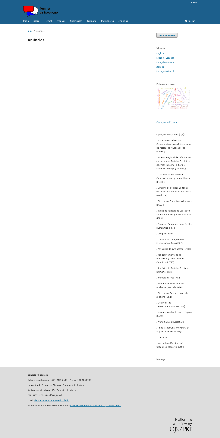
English (160, 53)
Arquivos (61, 20)
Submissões (76, 20)
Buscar (191, 20)
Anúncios (123, 20)
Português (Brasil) (165, 71)
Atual (49, 20)
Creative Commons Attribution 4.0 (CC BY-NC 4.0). (95, 405)
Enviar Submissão (166, 35)
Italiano (160, 66)
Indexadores (107, 20)
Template (91, 20)
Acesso (194, 2)
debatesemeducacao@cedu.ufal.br (51, 400)
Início (26, 20)
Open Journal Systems (167, 122)
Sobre (37, 20)
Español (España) (165, 57)
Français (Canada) (165, 62)
